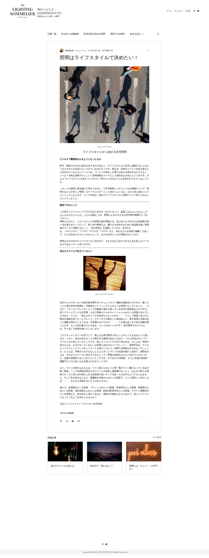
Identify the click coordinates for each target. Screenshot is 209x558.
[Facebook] (194, 11)
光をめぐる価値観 (70, 33)
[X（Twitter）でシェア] (67, 421)
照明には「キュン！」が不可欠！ (143, 467)
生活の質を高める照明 (94, 33)
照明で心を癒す (117, 33)
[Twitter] (198, 11)
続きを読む (135, 33)
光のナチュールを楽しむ (63, 466)
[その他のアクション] (147, 50)
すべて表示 (157, 437)
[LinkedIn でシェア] (73, 421)
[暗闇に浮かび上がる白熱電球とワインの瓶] (65, 451)
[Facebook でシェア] (61, 421)
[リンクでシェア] (79, 421)
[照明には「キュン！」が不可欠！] (143, 451)
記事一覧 (52, 33)
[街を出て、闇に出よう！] (104, 451)
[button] (158, 34)
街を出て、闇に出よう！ (102, 466)
